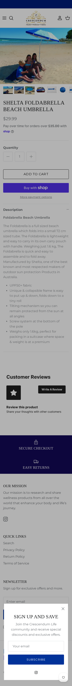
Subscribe (36, 659)
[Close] (63, 608)
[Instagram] (36, 672)
